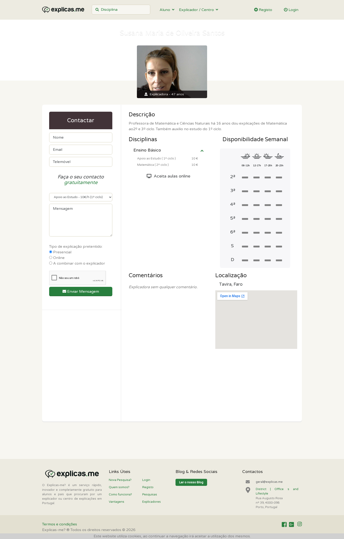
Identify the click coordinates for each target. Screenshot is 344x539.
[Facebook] (284, 524)
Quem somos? (119, 487)
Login (293, 9)
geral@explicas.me (269, 482)
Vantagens (116, 502)
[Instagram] (299, 524)
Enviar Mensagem (82, 291)
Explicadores (151, 502)
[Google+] (291, 524)
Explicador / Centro (197, 9)
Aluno (166, 9)
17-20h (268, 165)
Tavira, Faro (231, 284)
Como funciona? (120, 494)
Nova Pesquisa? (120, 480)
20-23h (279, 165)
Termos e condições (59, 524)
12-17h (257, 165)
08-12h (246, 165)
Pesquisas (149, 494)
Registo (265, 9)
